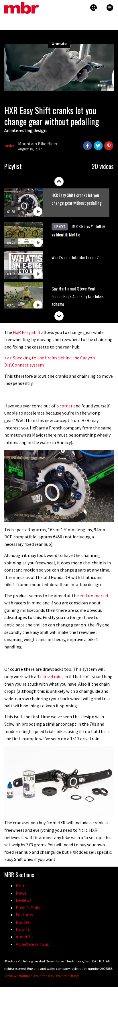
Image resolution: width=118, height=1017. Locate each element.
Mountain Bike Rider (38, 143)
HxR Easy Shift (26, 332)
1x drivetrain (49, 676)
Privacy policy (44, 976)
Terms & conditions (18, 976)
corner (66, 406)
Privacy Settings (67, 976)
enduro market (94, 595)
